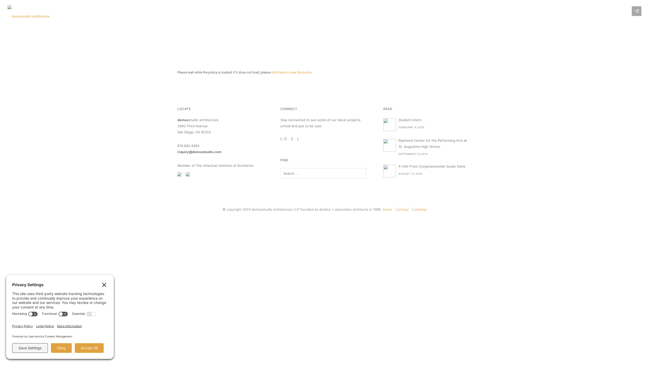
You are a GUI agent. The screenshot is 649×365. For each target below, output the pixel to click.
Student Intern (410, 120)
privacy (403, 209)
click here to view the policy (291, 72)
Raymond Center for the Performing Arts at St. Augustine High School (433, 143)
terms (387, 209)
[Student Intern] (389, 124)
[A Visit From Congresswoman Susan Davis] (389, 171)
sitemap (420, 209)
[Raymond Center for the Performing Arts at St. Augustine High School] (389, 145)
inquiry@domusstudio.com (199, 152)
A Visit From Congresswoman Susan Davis (432, 166)
